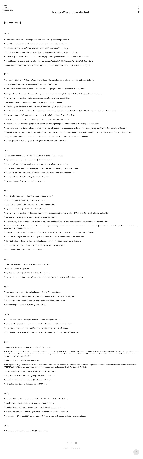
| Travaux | (6, 5)
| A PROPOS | (7, 8)
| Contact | (6, 12)
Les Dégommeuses (43, 367)
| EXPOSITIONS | (8, 10)
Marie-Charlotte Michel (70, 11)
